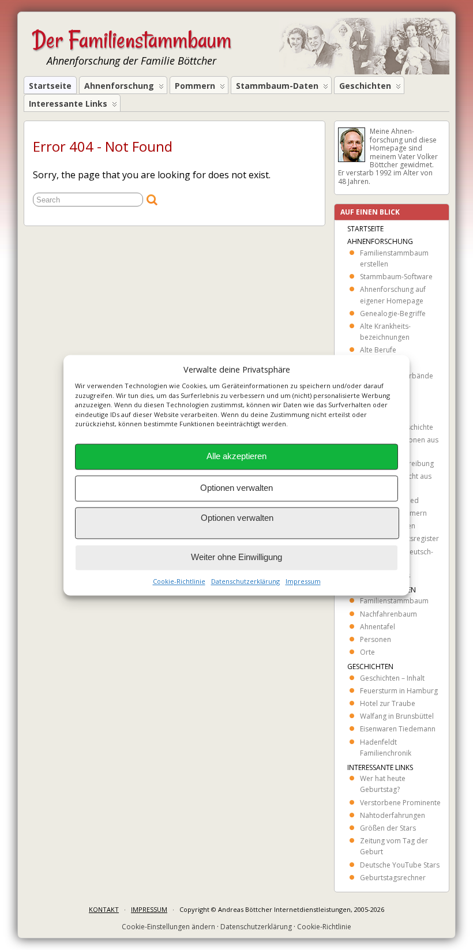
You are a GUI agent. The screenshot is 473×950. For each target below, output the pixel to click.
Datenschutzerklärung (245, 581)
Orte (367, 652)
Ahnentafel (377, 627)
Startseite (50, 85)
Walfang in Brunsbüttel (397, 716)
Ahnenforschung (119, 85)
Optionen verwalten (236, 488)
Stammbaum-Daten (277, 85)
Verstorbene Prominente (400, 803)
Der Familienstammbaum (131, 39)
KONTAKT (104, 909)
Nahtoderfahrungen (392, 815)
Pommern (195, 85)
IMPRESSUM (149, 909)
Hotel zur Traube (387, 703)
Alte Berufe (378, 350)
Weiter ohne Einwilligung (236, 557)
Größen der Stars (388, 828)
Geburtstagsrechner (393, 878)
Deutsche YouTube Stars (400, 865)
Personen (375, 639)
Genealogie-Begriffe (393, 313)
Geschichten (365, 85)
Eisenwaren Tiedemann (398, 729)
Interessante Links (68, 103)
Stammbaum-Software (396, 276)
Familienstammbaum (394, 601)
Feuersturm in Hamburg (399, 691)
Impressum (303, 581)
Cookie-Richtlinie (179, 581)
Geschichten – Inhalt (392, 678)
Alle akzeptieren (236, 456)
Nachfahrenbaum (388, 614)
